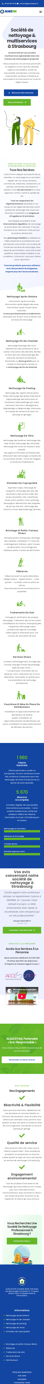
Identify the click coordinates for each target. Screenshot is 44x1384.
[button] (41, 12)
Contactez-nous (22, 1382)
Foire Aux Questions (22, 1372)
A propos (22, 1379)
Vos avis (22, 1375)
